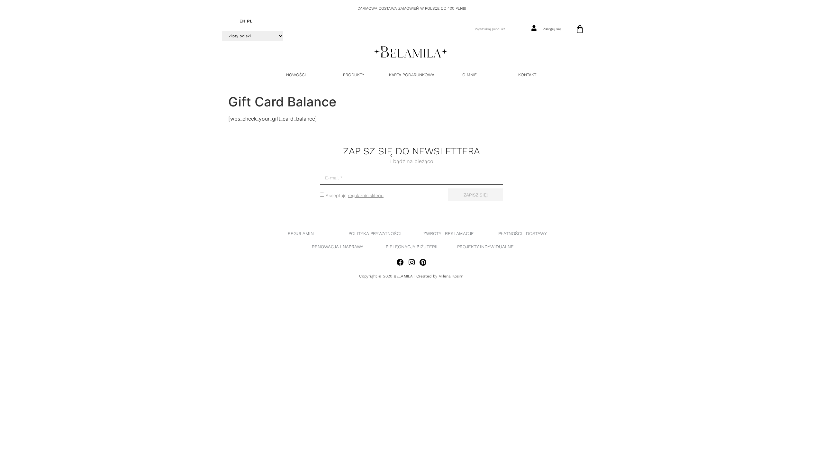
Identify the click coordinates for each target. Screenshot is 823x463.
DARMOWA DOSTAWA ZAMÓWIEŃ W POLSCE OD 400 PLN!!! (411, 8)
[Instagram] (411, 262)
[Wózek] (580, 29)
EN (242, 21)
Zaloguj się (552, 29)
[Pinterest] (423, 262)
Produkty (353, 74)
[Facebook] (400, 262)
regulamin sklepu (366, 195)
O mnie (469, 74)
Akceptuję (355, 195)
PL (249, 21)
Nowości (296, 74)
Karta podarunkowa (411, 74)
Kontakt (527, 74)
